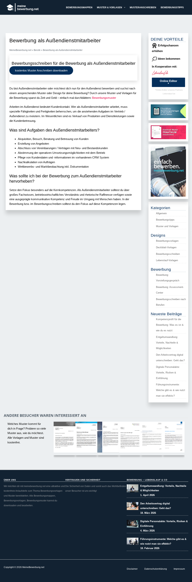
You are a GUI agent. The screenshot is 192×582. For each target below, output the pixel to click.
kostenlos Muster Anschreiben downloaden (41, 70)
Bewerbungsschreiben (168, 254)
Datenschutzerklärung (155, 569)
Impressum (179, 569)
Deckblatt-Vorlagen (166, 247)
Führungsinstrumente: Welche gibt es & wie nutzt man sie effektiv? (170, 390)
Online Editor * (168, 82)
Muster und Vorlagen (167, 226)
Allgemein (161, 213)
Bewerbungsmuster (104, 97)
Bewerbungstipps (165, 219)
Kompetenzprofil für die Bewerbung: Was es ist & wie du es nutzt (170, 325)
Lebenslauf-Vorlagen (167, 260)
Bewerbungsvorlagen (167, 240)
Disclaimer (132, 569)
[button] (123, 7)
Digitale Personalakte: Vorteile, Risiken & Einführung (168, 373)
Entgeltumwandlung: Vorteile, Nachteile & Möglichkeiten (167, 343)
